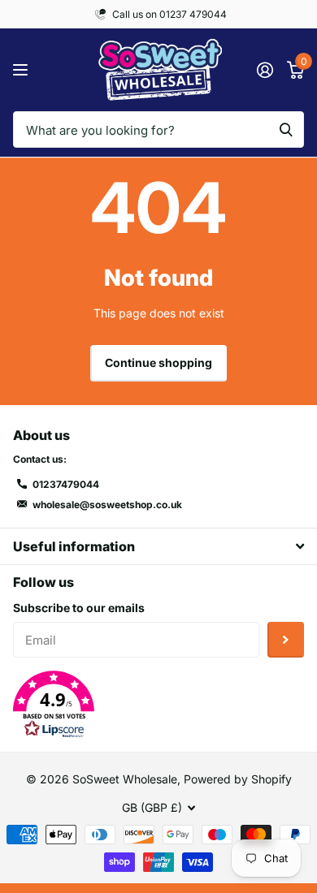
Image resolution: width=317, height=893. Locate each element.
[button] (158, 704)
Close (158, 545)
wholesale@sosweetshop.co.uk (107, 504)
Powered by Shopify (238, 779)
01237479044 (66, 484)
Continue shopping (158, 362)
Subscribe (285, 640)
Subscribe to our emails (79, 608)
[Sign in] (264, 69)
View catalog (22, 70)
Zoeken (286, 129)
